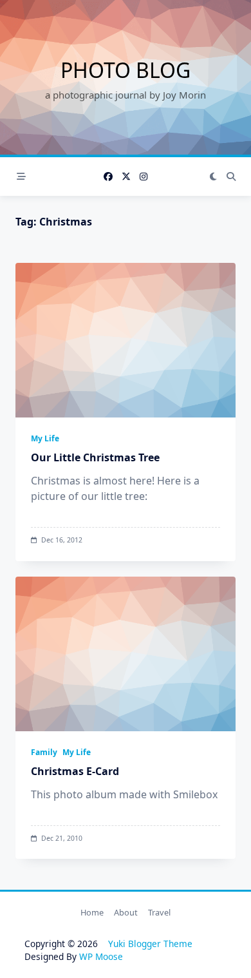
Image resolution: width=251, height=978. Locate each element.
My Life (45, 438)
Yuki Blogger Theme (150, 943)
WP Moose (101, 956)
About (126, 912)
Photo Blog (125, 70)
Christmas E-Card (75, 771)
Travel (159, 912)
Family (44, 752)
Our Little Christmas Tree (95, 457)
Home (92, 912)
